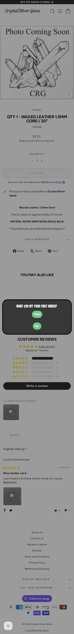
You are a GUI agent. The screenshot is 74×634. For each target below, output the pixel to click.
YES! (37, 314)
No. (37, 326)
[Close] (67, 303)
